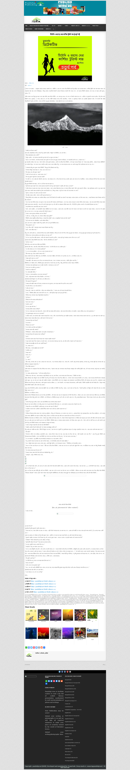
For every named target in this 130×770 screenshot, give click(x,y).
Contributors (68, 706)
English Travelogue (69, 730)
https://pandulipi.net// (43, 581)
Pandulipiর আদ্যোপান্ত (86, 25)
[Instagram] (65, 672)
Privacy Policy (95, 25)
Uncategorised (68, 760)
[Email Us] (70, 672)
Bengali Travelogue (69, 700)
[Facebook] (62, 672)
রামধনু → (104, 664)
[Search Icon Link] (54, 29)
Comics (67, 703)
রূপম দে (29, 85)
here (61, 734)
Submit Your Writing (39, 29)
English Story (68, 727)
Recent (66, 754)
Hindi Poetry (68, 739)
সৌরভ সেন (31, 83)
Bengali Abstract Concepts (71, 682)
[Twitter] (60, 672)
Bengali (67, 679)
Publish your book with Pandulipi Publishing (39, 25)
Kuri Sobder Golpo (69, 745)
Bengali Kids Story (69, 688)
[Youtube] (67, 672)
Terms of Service (28, 29)
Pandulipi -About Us (75, 25)
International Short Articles (71, 742)
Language (59, 25)
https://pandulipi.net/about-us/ (71, 602)
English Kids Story (69, 721)
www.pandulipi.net (31, 594)
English (67, 712)
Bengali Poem (68, 691)
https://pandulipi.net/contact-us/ (65, 604)
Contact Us (48, 29)
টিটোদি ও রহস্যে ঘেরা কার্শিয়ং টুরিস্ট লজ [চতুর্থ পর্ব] (65, 34)
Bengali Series (68, 694)
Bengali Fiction (68, 685)
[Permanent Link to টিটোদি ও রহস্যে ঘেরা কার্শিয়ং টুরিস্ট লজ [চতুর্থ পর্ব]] (65, 58)
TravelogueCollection (70, 757)
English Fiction (68, 718)
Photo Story (68, 751)
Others (66, 25)
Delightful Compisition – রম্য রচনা (72, 709)
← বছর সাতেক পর (27, 664)
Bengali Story (68, 697)
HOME (26, 25)
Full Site (53, 25)
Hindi (66, 736)
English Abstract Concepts (71, 715)
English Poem (68, 724)
